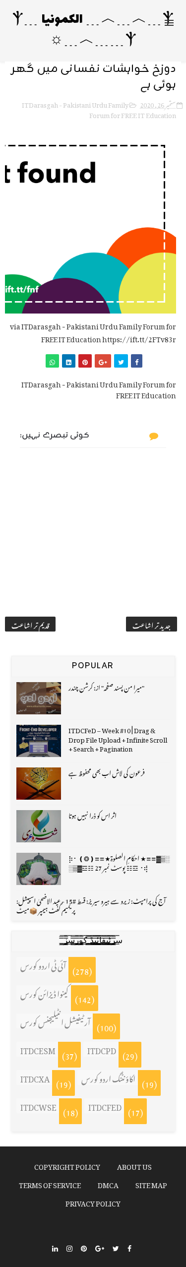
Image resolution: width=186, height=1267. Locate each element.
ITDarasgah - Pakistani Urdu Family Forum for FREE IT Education (99, 108)
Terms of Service (50, 1183)
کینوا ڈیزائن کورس (44, 992)
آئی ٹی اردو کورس (43, 964)
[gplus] (100, 1247)
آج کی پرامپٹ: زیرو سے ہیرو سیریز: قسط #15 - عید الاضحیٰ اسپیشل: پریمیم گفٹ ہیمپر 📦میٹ (91, 904)
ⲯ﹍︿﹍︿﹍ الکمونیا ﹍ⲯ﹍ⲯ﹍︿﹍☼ (93, 30)
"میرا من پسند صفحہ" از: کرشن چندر (106, 686)
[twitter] (116, 1247)
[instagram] (69, 1247)
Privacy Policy (93, 1201)
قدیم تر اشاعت (30, 624)
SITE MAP (151, 1183)
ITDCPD (101, 1049)
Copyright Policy (67, 1165)
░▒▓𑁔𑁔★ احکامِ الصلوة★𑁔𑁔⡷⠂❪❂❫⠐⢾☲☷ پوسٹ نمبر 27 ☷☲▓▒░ (119, 861)
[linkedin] (55, 1247)
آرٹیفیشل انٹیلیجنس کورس (55, 1021)
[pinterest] (83, 1247)
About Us (134, 1165)
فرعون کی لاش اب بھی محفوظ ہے (106, 771)
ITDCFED (105, 1105)
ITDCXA (35, 1077)
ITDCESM (38, 1049)
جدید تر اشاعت (151, 624)
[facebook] (129, 1247)
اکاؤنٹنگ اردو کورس (108, 1077)
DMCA (108, 1183)
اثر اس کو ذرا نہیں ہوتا (92, 814)
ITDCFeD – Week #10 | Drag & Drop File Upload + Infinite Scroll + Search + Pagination (117, 738)
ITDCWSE (38, 1105)
